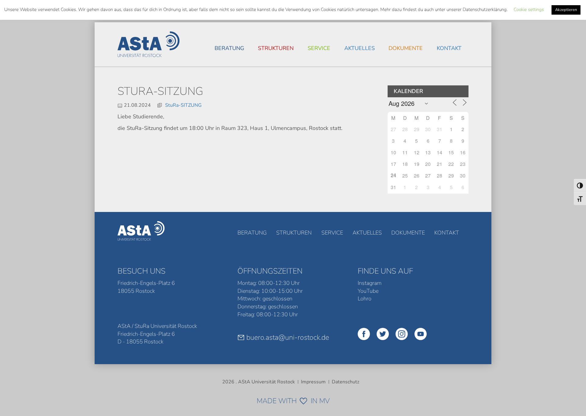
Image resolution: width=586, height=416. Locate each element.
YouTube (368, 291)
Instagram (370, 283)
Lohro (364, 298)
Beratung (229, 48)
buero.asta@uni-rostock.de (287, 337)
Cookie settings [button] (529, 9)
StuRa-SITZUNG (183, 105)
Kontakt (449, 48)
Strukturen (276, 48)
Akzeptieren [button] (566, 10)
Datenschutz (345, 381)
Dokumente (406, 48)
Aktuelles (359, 48)
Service (319, 48)
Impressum (313, 381)
